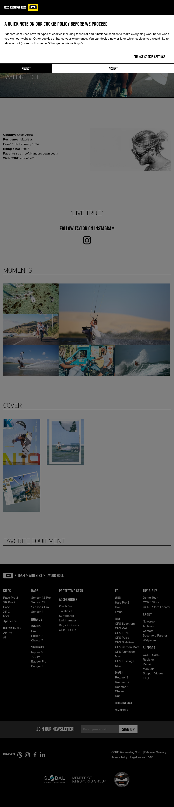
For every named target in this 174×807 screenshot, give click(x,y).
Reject (26, 69)
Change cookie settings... (151, 57)
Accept (113, 69)
